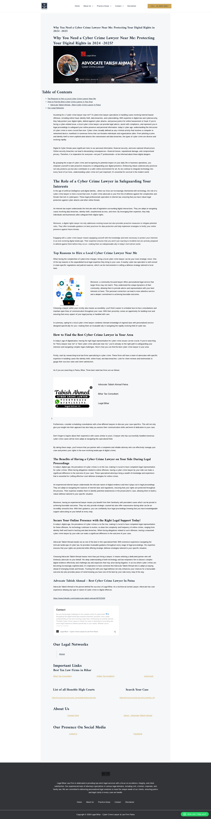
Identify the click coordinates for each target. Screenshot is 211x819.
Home (77, 6)
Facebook (138, 734)
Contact (118, 6)
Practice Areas (103, 6)
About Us (87, 6)
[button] (195, 814)
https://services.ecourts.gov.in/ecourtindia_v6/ (137, 698)
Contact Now (73, 715)
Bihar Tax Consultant (62, 676)
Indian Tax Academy (105, 676)
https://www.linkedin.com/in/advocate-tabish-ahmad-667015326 (79, 598)
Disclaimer (131, 6)
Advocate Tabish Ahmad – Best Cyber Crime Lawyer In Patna (75, 105)
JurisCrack (148, 676)
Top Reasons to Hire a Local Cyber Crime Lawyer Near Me (72, 99)
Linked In (73, 734)
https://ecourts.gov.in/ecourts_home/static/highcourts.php (74, 698)
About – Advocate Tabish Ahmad (138, 715)
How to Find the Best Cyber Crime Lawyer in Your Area (70, 102)
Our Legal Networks (56, 108)
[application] (92, 6)
